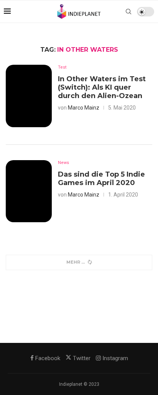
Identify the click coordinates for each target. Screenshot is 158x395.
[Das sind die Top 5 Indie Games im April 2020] (29, 191)
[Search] (128, 11)
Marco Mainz (83, 108)
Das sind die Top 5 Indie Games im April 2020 (101, 178)
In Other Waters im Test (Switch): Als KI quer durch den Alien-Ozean (102, 87)
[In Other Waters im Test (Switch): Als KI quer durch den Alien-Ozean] (29, 96)
